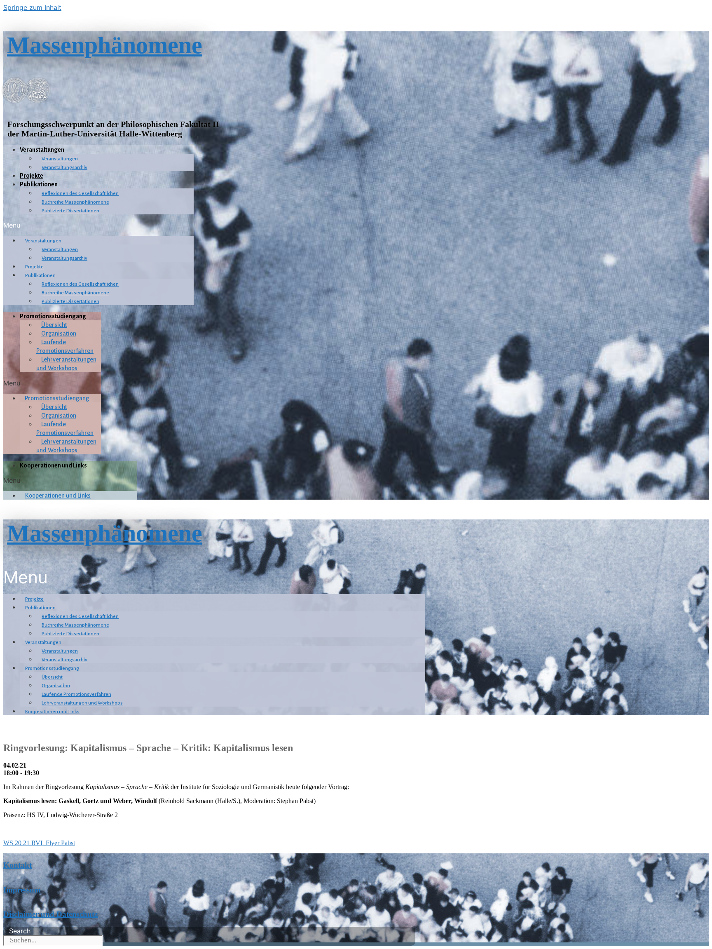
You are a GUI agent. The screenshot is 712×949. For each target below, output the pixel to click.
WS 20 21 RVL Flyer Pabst (39, 842)
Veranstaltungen (60, 159)
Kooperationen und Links (53, 465)
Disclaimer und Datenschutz (50, 914)
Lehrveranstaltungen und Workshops (82, 703)
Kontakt (17, 865)
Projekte (31, 175)
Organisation (58, 333)
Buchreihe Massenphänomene (75, 202)
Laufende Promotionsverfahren (76, 694)
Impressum (22, 890)
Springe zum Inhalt (32, 7)
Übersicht (54, 325)
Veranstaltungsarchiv (64, 167)
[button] (98, 225)
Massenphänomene (104, 45)
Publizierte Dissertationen (70, 211)
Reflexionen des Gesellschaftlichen (80, 193)
